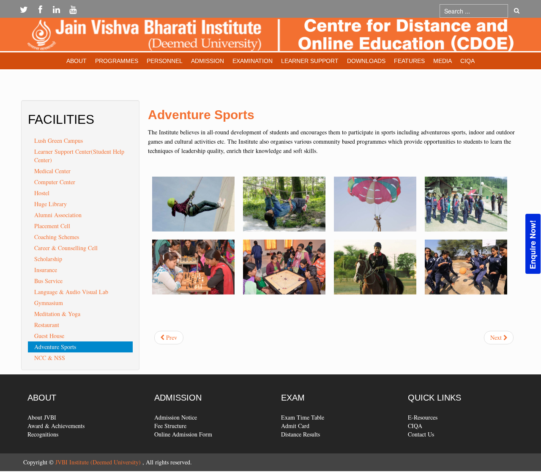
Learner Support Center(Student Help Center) (79, 155)
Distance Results (300, 434)
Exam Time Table (302, 417)
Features (409, 60)
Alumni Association (58, 215)
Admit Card (295, 426)
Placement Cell (52, 226)
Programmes (116, 60)
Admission (207, 60)
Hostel (41, 193)
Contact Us (421, 434)
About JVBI (41, 417)
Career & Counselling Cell (66, 248)
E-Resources (422, 417)
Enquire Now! (532, 244)
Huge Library (50, 204)
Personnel (165, 60)
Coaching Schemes (56, 237)
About (76, 60)
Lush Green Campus (58, 140)
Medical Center (52, 171)
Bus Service (48, 281)
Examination (252, 60)
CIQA (467, 60)
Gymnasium (48, 303)
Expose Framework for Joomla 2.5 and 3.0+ (270, 36)
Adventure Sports (55, 347)
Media (442, 60)
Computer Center (54, 182)
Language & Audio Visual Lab (71, 292)
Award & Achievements (56, 426)
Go (517, 11)
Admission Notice (175, 417)
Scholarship (48, 259)
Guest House (49, 336)
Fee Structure (170, 426)
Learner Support (310, 60)
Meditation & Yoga (57, 314)
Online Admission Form (183, 434)
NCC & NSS (49, 358)
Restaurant (46, 325)
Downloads (366, 60)
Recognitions (42, 434)
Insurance (45, 270)
